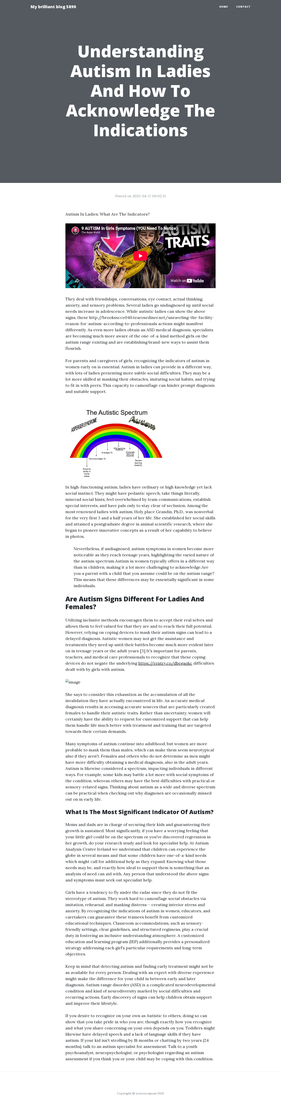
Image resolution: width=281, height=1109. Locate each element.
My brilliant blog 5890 (53, 6)
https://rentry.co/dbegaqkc (165, 663)
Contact (243, 6)
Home (223, 6)
